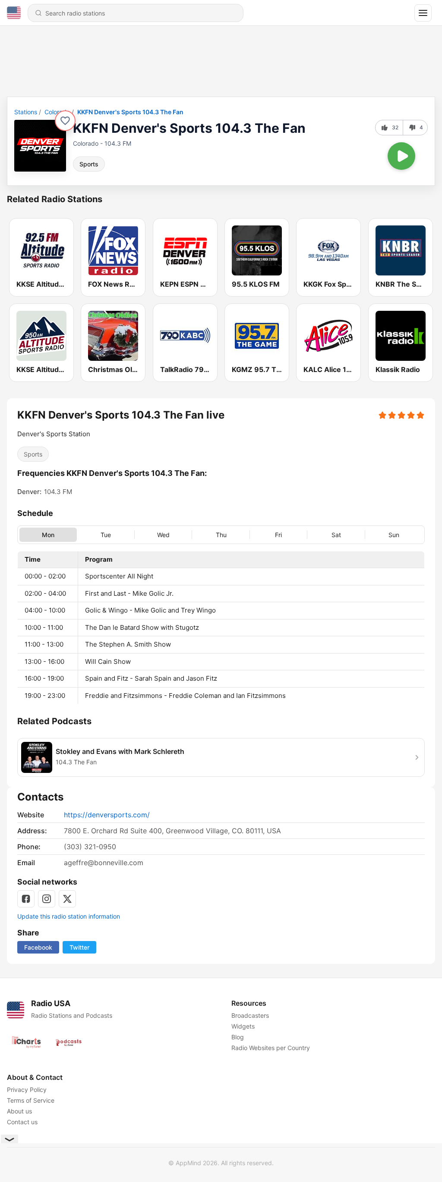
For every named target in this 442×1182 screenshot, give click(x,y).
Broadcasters (250, 1015)
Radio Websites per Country (270, 1047)
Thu (221, 534)
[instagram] (46, 898)
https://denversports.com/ (107, 814)
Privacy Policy (27, 1089)
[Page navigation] (423, 13)
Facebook (38, 947)
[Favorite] (65, 120)
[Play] (401, 156)
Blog (237, 1037)
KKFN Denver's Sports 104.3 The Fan (130, 112)
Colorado (57, 112)
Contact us (22, 1122)
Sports (88, 164)
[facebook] (26, 898)
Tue (106, 534)
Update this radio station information (68, 916)
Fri (278, 534)
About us (19, 1111)
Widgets (243, 1026)
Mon (48, 534)
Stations (25, 112)
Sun (393, 534)
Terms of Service (30, 1100)
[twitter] (67, 898)
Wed (163, 534)
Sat (336, 534)
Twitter (79, 947)
